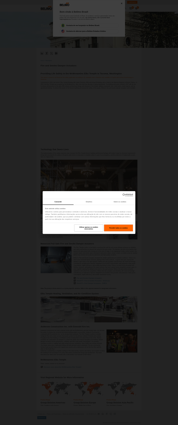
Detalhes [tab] (89, 202)
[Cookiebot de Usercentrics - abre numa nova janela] (124, 195)
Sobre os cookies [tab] (120, 202)
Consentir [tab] (58, 202)
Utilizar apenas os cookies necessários (88, 228)
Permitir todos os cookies (118, 228)
